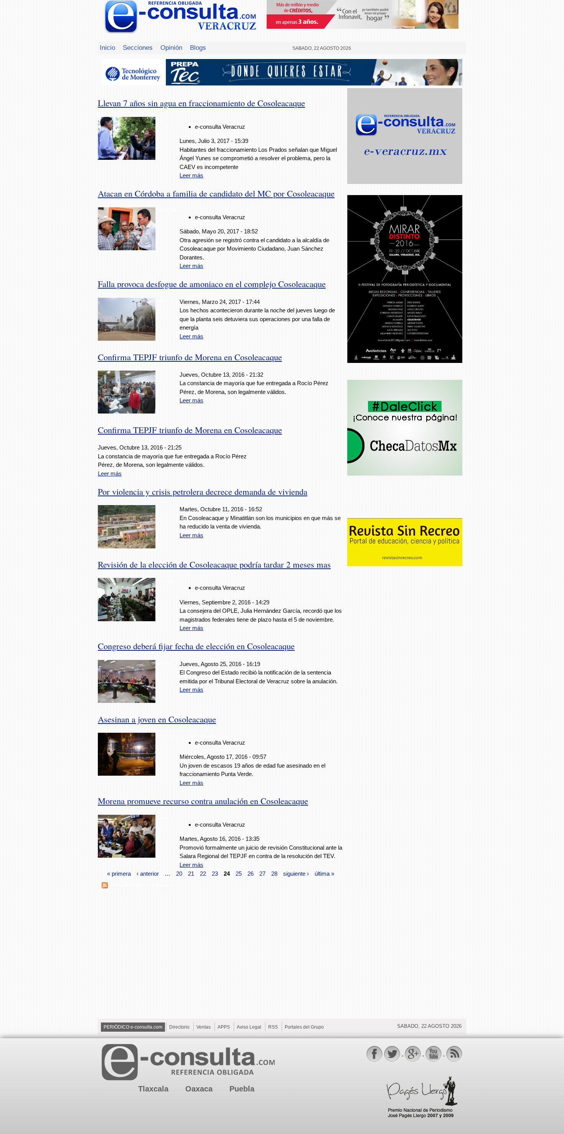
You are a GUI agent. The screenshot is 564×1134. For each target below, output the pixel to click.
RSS (273, 1027)
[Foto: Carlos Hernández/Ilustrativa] (126, 773)
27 (262, 873)
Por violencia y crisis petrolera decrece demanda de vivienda (202, 491)
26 (250, 873)
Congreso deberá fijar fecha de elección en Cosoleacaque (196, 646)
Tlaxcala (153, 1089)
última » (324, 873)
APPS (224, 1027)
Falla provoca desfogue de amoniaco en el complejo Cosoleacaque (212, 283)
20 (179, 873)
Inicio (107, 47)
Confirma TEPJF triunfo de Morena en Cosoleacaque (190, 357)
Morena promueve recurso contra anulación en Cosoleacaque (203, 800)
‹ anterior (148, 873)
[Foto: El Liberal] (126, 248)
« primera (119, 873)
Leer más (191, 175)
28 (274, 873)
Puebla (241, 1089)
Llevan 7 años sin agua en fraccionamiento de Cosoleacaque (201, 102)
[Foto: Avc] (126, 157)
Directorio (179, 1027)
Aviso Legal (249, 1027)
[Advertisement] (404, 692)
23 (215, 873)
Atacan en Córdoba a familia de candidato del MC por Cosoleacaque (216, 193)
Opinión (171, 47)
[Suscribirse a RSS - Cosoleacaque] (105, 886)
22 (203, 873)
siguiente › (296, 873)
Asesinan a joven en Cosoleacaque (157, 719)
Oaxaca (199, 1089)
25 (239, 873)
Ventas (203, 1027)
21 (191, 873)
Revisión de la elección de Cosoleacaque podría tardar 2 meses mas (214, 564)
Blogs (198, 47)
